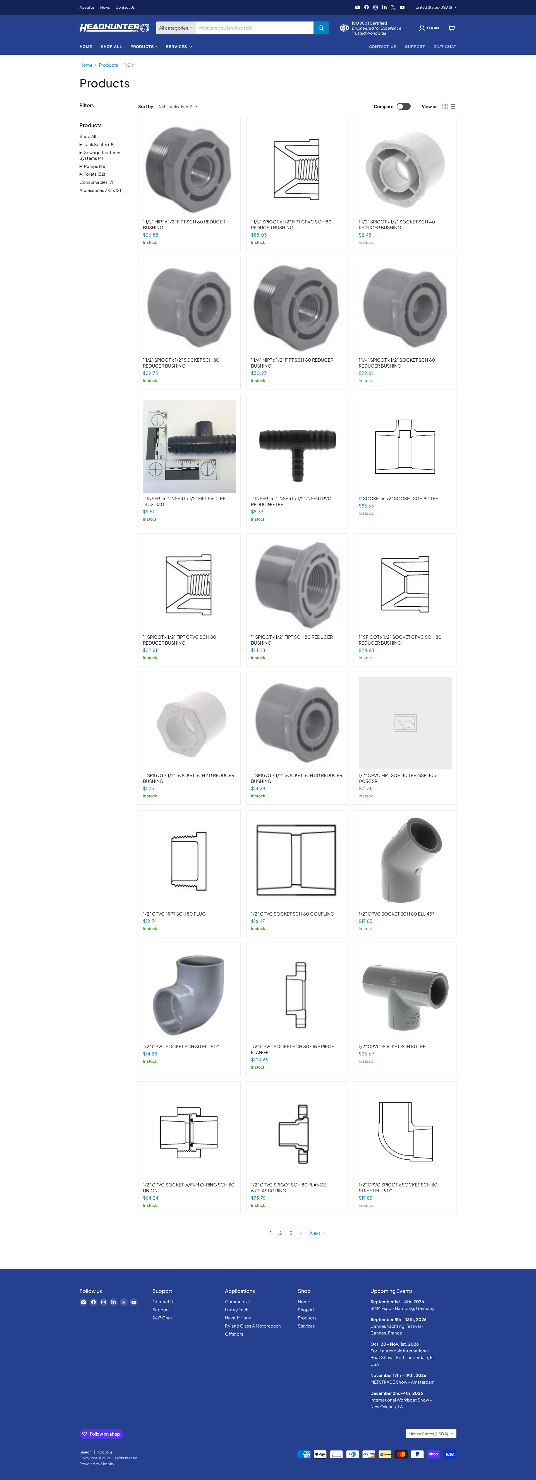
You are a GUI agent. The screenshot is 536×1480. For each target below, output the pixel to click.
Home (86, 46)
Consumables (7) (96, 182)
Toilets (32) (94, 174)
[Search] (321, 28)
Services (177, 46)
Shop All (111, 46)
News (105, 7)
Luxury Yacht (237, 1309)
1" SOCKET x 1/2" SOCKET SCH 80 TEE (398, 498)
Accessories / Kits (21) (101, 190)
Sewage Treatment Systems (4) (101, 155)
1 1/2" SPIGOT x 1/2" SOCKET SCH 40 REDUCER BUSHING (397, 224)
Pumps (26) (95, 166)
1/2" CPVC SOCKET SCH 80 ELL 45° (396, 914)
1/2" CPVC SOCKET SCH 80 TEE (392, 1046)
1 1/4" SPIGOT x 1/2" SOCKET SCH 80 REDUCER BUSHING (397, 363)
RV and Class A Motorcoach (253, 1325)
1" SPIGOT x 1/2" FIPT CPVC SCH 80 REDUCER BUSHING (179, 640)
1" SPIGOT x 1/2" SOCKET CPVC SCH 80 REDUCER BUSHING (400, 640)
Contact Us (125, 7)
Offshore (234, 1333)
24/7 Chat (445, 46)
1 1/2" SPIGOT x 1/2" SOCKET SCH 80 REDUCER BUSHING (181, 363)
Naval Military (238, 1317)
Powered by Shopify (97, 1464)
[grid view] (445, 106)
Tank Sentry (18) (99, 144)
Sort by (145, 106)
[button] (430, 28)
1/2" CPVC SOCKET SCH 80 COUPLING (292, 914)
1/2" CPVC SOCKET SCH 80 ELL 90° (181, 1046)
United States (434, 7)
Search (85, 1452)
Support (415, 46)
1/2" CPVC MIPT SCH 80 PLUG (174, 914)
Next (315, 1233)
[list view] (452, 106)
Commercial (237, 1301)
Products (142, 46)
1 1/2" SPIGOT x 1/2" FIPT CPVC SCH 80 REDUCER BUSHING (291, 224)
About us (87, 7)
